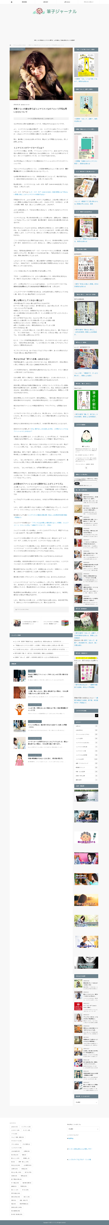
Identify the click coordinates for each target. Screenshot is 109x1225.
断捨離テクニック (86, 767)
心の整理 (27, 1165)
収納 (24, 1154)
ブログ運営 (26, 1144)
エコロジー (15, 1130)
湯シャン (14, 1189)
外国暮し (26, 1158)
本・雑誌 (15, 1182)
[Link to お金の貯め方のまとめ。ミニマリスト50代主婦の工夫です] (86, 822)
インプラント (25, 1126)
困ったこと (15, 1158)
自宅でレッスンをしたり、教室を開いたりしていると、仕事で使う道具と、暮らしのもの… (90, 570)
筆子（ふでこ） (86, 446)
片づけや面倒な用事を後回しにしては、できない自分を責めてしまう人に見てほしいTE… (90, 581)
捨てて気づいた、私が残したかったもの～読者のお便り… (90, 509)
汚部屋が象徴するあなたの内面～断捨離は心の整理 (90, 1074)
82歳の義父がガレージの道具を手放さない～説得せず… (90, 599)
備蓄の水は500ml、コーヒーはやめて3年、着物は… (90, 588)
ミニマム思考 (86, 738)
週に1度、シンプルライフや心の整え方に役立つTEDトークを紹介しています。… (90, 1056)
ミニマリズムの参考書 (86, 755)
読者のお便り (16, 1207)
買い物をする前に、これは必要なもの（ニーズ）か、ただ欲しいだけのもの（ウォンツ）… (90, 548)
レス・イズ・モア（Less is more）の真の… (89, 1006)
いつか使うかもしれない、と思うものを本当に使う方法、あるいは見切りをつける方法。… (41, 649)
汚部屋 (23, 1186)
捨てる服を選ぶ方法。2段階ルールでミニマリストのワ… (90, 1063)
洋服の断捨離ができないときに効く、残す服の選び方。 (46, 758)
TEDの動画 (32, 671)
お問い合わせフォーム (80, 461)
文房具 (14, 1175)
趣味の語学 (86, 780)
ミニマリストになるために (86, 742)
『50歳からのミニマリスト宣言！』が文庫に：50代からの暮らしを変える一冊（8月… (39, 645)
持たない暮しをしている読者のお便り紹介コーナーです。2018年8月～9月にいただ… (90, 1034)
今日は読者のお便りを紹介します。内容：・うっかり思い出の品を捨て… (90, 514)
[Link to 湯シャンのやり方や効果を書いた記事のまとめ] (86, 905)
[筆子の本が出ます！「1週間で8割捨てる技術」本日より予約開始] (86, 682)
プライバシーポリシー (88, 2)
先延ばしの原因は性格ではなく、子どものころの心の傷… (90, 576)
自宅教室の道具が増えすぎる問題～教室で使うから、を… (90, 565)
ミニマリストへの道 (86, 751)
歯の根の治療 (27, 1182)
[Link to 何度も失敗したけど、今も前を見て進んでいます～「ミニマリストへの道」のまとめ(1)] (86, 801)
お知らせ (86, 726)
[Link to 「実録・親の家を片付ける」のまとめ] (86, 843)
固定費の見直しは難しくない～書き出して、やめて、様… (90, 520)
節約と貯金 (15, 1196)
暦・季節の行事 (16, 1179)
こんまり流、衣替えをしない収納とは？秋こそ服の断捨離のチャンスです (48, 709)
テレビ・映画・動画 (17, 1137)
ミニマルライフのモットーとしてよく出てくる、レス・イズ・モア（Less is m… (90, 1011)
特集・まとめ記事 (86, 771)
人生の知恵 (15, 1151)
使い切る (14, 1154)
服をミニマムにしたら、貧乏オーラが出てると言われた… (90, 995)
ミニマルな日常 (86, 759)
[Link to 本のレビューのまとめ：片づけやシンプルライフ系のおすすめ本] (86, 926)
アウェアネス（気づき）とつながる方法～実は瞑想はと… (90, 1017)
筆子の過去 (15, 1193)
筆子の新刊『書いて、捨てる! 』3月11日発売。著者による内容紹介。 (34, 653)
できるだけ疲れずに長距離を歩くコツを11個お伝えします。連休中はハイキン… (90, 1045)
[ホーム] (12, 2)
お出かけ (14, 1126)
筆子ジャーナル (53, 1222)
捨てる (28, 1172)
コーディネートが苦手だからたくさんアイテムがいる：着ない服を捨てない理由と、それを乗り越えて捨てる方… (48, 743)
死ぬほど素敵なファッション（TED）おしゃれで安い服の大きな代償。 (48, 676)
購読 (77, 483)
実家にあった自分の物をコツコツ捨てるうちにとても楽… (90, 1029)
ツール (14, 1133)
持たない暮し (16, 1172)
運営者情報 (24, 2)
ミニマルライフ (16, 1147)
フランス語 (15, 1144)
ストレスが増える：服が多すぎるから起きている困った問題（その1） (47, 726)
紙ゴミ (27, 1196)
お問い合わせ (67, 2)
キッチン (26, 1130)
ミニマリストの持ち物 (86, 746)
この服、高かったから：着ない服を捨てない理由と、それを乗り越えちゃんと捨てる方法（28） (48, 692)
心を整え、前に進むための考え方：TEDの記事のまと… (90, 1051)
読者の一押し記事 (86, 775)
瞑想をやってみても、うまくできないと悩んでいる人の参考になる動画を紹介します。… (90, 1022)
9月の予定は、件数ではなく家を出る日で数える (90, 531)
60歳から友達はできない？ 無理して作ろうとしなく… (90, 554)
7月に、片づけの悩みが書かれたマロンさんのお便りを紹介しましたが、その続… (90, 559)
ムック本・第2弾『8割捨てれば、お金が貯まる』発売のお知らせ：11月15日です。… (39, 641)
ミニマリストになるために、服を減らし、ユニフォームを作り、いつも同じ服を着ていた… (90, 1000)
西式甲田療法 (24, 1203)
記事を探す (45, 2)
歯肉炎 (13, 1186)
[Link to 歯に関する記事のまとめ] (86, 968)
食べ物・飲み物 (16, 1214)
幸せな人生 (15, 1165)
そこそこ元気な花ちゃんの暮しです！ (80, 1149)
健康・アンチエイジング (86, 763)
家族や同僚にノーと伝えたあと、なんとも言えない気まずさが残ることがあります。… (90, 989)
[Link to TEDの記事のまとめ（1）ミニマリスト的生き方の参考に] (86, 947)
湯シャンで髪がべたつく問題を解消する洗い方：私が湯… (90, 1085)
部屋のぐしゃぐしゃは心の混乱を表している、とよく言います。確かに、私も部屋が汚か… (90, 1079)
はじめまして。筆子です (88, 455)
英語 (13, 1203)
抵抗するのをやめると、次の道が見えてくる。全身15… (90, 497)
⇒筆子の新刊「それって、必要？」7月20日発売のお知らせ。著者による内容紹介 (86, 635)
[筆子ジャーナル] (54, 14)
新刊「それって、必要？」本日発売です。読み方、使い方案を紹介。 (85, 643)
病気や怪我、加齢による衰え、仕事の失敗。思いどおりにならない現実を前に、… (90, 502)
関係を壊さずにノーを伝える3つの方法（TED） (90, 983)
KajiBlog (70, 1138)
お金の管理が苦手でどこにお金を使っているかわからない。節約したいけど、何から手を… (90, 525)
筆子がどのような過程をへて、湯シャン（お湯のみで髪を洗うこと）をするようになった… (90, 1090)
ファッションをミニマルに (17, 49)
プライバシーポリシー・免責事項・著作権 (84, 464)
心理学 (14, 1168)
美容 (13, 1200)
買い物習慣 (15, 1210)
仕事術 (27, 1151)
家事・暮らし (23, 1161)
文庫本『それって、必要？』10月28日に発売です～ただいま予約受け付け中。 (37, 657)
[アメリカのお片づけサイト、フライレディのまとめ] (86, 884)
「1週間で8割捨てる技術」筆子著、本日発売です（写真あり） (86, 700)
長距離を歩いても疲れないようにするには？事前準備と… (90, 1040)
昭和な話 (24, 1175)
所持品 (24, 1168)
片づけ (25, 1189)
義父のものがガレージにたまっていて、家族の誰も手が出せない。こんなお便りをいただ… (90, 604)
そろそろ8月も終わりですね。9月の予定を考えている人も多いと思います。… (90, 536)
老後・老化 (24, 1200)
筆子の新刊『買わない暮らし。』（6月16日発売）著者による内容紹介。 (85, 332)
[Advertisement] (54, 26)
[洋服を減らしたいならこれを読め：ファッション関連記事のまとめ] (86, 864)
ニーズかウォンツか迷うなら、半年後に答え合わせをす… (90, 542)
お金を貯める (86, 730)
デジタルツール (16, 1140)
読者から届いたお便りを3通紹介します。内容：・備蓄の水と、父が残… (90, 592)
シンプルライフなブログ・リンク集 (79, 1159)
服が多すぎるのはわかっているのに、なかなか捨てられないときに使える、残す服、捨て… (90, 1068)
